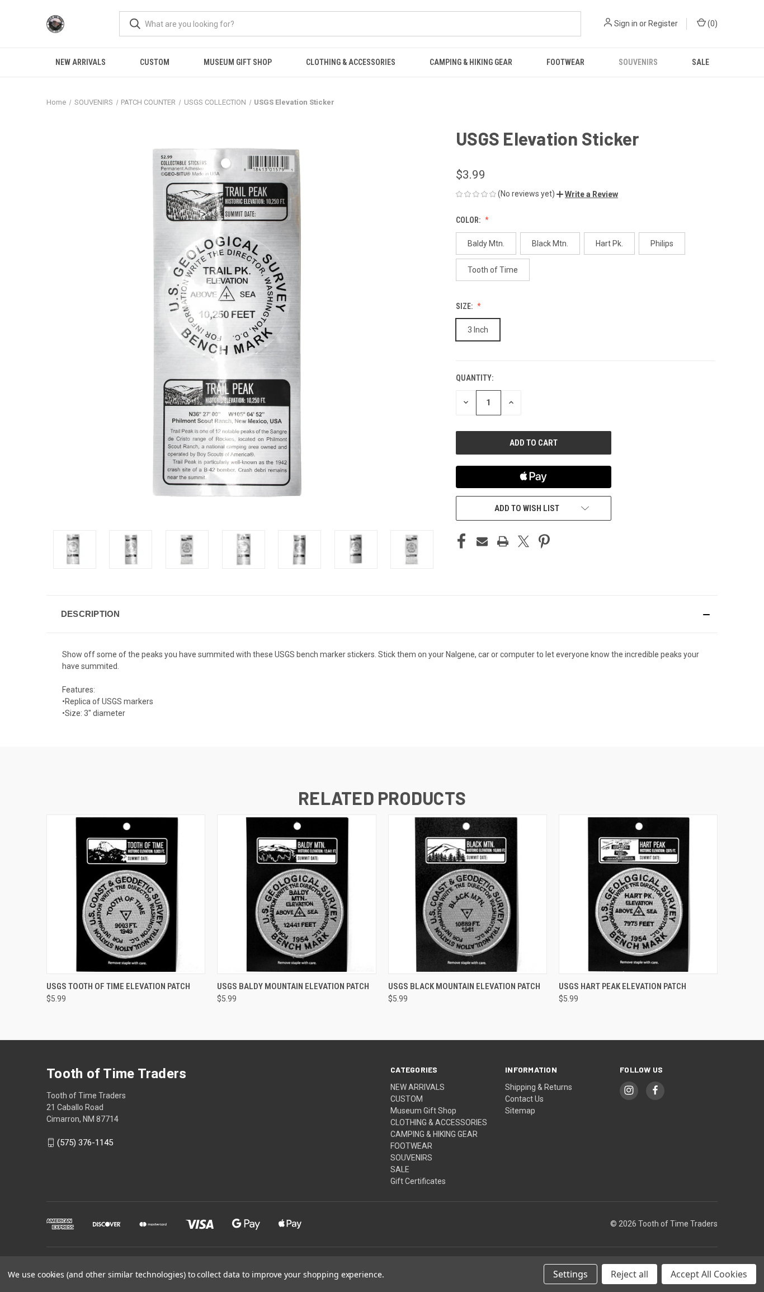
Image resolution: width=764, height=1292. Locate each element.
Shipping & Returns (538, 1087)
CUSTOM (154, 62)
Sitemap (520, 1110)
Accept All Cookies (709, 1274)
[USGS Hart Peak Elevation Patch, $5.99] (638, 894)
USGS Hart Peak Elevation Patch (622, 986)
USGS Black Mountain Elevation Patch (464, 986)
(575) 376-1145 (85, 1142)
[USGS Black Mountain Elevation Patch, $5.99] (467, 894)
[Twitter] (523, 541)
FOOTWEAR (565, 62)
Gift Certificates (418, 1181)
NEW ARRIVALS (80, 62)
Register (663, 23)
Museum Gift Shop (238, 62)
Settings (570, 1274)
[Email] (482, 541)
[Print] (502, 541)
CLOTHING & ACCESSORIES (350, 62)
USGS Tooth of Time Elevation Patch (118, 986)
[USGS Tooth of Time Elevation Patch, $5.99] (126, 894)
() (712, 23)
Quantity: (474, 377)
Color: (469, 220)
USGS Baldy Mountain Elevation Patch (293, 986)
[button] (587, 194)
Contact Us (524, 1098)
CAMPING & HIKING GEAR (471, 62)
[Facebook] (461, 541)
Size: (465, 306)
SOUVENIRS (638, 62)
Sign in (626, 23)
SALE (700, 62)
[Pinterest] (544, 541)
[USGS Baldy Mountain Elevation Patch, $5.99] (296, 894)
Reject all (629, 1274)
